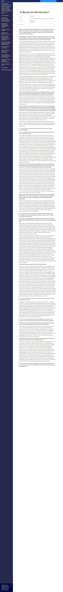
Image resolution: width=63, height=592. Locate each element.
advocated (34, 250)
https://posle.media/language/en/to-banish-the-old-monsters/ (42, 18)
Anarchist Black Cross (27, 65)
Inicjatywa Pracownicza (30, 330)
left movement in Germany (29, 53)
